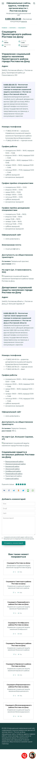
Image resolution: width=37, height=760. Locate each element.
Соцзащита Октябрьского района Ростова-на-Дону (18, 624)
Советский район (12, 478)
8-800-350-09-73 (10, 85)
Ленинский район (12, 469)
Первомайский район (13, 474)
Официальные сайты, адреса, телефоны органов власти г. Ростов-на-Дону (18, 7)
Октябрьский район (13, 471)
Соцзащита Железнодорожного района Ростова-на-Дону (18, 706)
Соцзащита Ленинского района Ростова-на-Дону (18, 644)
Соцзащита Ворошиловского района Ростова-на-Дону (18, 686)
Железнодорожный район (15, 464)
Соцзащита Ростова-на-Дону (18, 563)
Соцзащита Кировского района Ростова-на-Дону (18, 665)
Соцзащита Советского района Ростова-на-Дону (18, 582)
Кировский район (12, 466)
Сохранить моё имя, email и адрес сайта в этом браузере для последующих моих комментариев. (19, 537)
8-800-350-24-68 (13, 19)
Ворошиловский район (14, 461)
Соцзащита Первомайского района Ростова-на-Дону (18, 603)
